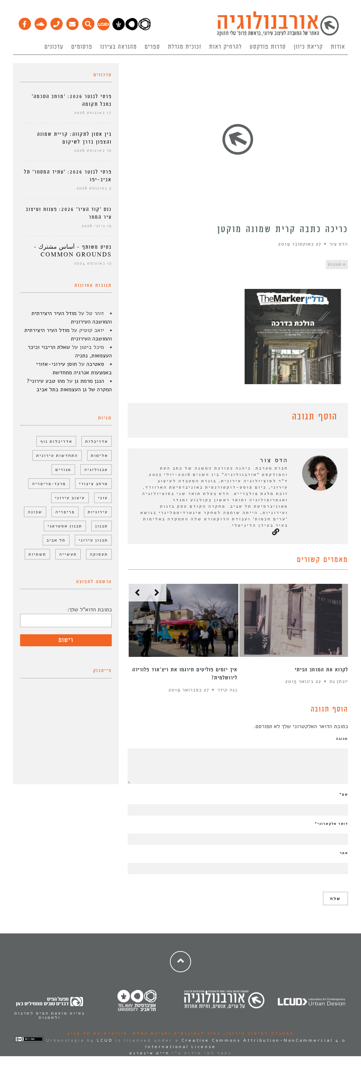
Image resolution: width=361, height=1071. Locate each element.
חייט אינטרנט (149, 1053)
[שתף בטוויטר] (142, 418)
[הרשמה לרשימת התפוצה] (72, 22)
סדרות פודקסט (268, 47)
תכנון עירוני (93, 540)
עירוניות (98, 512)
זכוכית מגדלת (184, 47)
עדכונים (53, 47)
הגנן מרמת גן (89, 381)
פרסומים (81, 47)
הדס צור (338, 244)
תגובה (342, 738)
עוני (103, 498)
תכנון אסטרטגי (65, 526)
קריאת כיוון (308, 47)
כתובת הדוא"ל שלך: (89, 609)
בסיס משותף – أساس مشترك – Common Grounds (73, 251)
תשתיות (37, 554)
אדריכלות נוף (56, 441)
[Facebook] (24, 22)
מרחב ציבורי (93, 483)
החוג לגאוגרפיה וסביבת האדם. (174, 1033)
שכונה (35, 512)
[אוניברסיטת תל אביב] (131, 28)
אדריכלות (96, 441)
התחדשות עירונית (57, 455)
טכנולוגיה (96, 469)
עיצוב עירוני (70, 498)
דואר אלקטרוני (331, 823)
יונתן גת (338, 681)
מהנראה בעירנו (118, 47)
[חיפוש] (88, 22)
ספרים (152, 47)
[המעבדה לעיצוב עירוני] (103, 28)
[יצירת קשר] (56, 22)
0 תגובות (336, 264)
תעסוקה (99, 554)
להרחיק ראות (225, 47)
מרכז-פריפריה (49, 483)
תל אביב (56, 540)
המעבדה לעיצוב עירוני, (257, 1033)
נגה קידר (227, 689)
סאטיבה (95, 364)
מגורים (63, 469)
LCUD (105, 1040)
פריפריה (65, 512)
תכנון (101, 526)
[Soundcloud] (40, 22)
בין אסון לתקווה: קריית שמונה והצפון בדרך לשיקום (74, 138)
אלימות (99, 455)
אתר (344, 853)
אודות (338, 47)
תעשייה (68, 554)
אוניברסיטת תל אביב (97, 1033)
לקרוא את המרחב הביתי (321, 669)
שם (343, 794)
